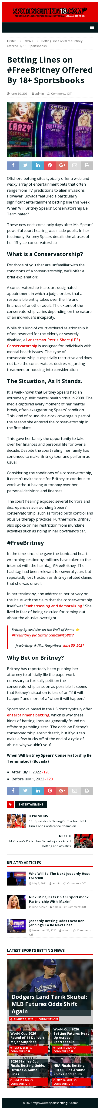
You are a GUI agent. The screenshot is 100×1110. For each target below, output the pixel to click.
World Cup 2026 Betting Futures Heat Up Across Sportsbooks (71, 1035)
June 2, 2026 (21, 1080)
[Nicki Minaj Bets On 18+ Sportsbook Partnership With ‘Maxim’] (16, 902)
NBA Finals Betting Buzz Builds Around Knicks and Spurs (69, 1069)
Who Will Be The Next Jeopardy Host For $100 (59, 875)
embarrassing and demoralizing (54, 605)
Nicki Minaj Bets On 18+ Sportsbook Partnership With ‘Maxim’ (59, 899)
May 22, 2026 (64, 1080)
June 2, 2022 (39, 907)
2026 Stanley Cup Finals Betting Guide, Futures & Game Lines (27, 1067)
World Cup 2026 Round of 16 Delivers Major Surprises (27, 1037)
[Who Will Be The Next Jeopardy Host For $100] (16, 879)
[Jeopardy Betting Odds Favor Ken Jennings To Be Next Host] (16, 926)
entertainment (31, 804)
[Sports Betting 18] (50, 15)
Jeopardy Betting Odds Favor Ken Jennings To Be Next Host (56, 923)
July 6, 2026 (21, 1047)
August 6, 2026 (23, 1019)
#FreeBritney (21, 635)
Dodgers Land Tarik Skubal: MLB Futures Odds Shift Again (49, 1004)
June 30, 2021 (20, 93)
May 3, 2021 (39, 883)
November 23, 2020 (44, 930)
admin (39, 93)
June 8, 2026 (64, 1047)
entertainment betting (28, 715)
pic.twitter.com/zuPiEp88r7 (53, 635)
